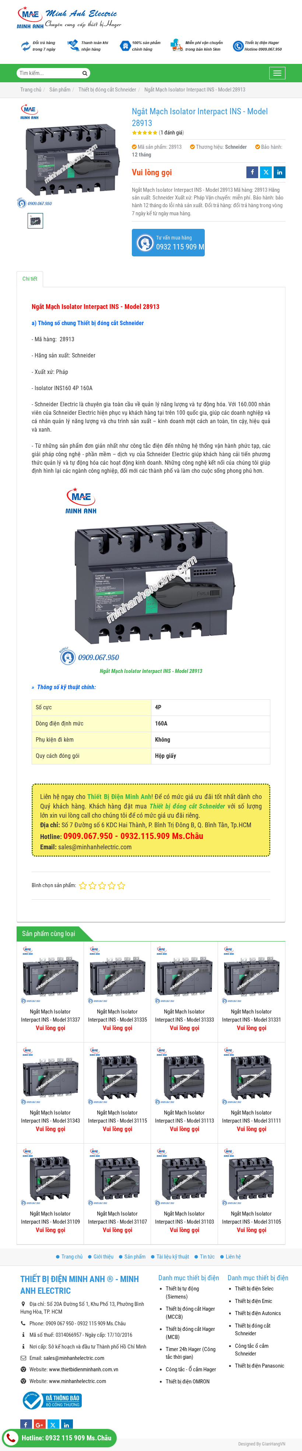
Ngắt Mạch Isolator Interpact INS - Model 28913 (151, 671)
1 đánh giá (171, 132)
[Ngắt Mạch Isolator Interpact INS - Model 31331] (251, 974)
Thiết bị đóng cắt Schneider (187, 806)
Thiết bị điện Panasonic (259, 1365)
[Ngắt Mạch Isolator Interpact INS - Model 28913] (70, 155)
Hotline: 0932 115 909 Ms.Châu (65, 1438)
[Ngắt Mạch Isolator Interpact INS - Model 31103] (184, 1176)
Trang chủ (72, 1256)
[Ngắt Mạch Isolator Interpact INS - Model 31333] (184, 974)
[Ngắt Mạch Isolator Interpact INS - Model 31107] (117, 1176)
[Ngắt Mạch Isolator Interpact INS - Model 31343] (50, 1075)
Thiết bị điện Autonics (258, 1313)
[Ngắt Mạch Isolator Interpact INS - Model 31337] (50, 974)
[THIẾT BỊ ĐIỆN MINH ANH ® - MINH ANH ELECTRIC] (69, 18)
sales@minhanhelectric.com (73, 1358)
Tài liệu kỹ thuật (173, 1256)
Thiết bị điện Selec (254, 1288)
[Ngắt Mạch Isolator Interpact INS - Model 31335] (117, 974)
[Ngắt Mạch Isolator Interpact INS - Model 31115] (117, 1075)
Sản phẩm (134, 1256)
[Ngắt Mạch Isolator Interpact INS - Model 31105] (251, 1176)
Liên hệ (233, 1256)
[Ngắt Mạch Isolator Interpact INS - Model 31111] (251, 1075)
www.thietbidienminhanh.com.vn (83, 1369)
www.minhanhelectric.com (77, 1381)
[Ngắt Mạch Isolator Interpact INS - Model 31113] (184, 1075)
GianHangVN (273, 1444)
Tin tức (207, 1256)
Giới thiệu (103, 1256)
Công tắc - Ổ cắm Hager (191, 1369)
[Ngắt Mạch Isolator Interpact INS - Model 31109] (50, 1176)
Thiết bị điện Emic (253, 1301)
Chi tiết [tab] (29, 279)
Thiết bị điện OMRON (188, 1381)
